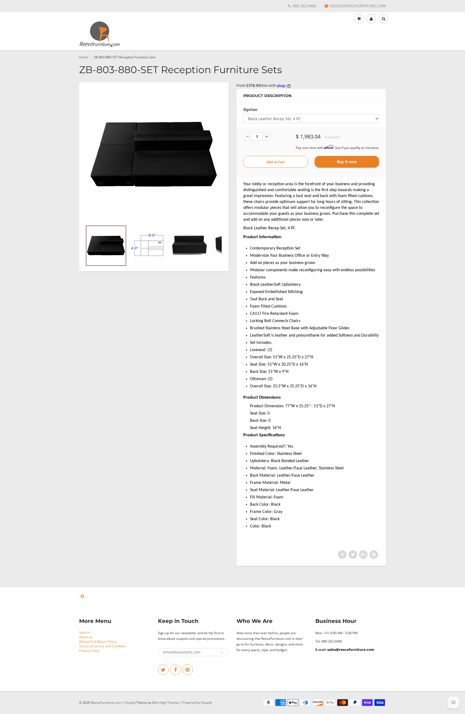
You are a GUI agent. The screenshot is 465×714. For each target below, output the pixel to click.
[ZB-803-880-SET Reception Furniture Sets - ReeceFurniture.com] (154, 155)
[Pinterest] (187, 669)
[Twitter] (163, 669)
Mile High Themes (165, 702)
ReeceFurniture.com (106, 702)
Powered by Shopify (197, 702)
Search (84, 632)
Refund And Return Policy (98, 641)
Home (83, 57)
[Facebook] (175, 669)
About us (85, 637)
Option (250, 109)
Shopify (130, 702)
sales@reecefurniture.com (350, 649)
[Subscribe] (222, 652)
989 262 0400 (304, 5)
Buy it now (347, 161)
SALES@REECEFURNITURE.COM (358, 5)
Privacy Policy (89, 650)
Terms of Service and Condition (102, 646)
